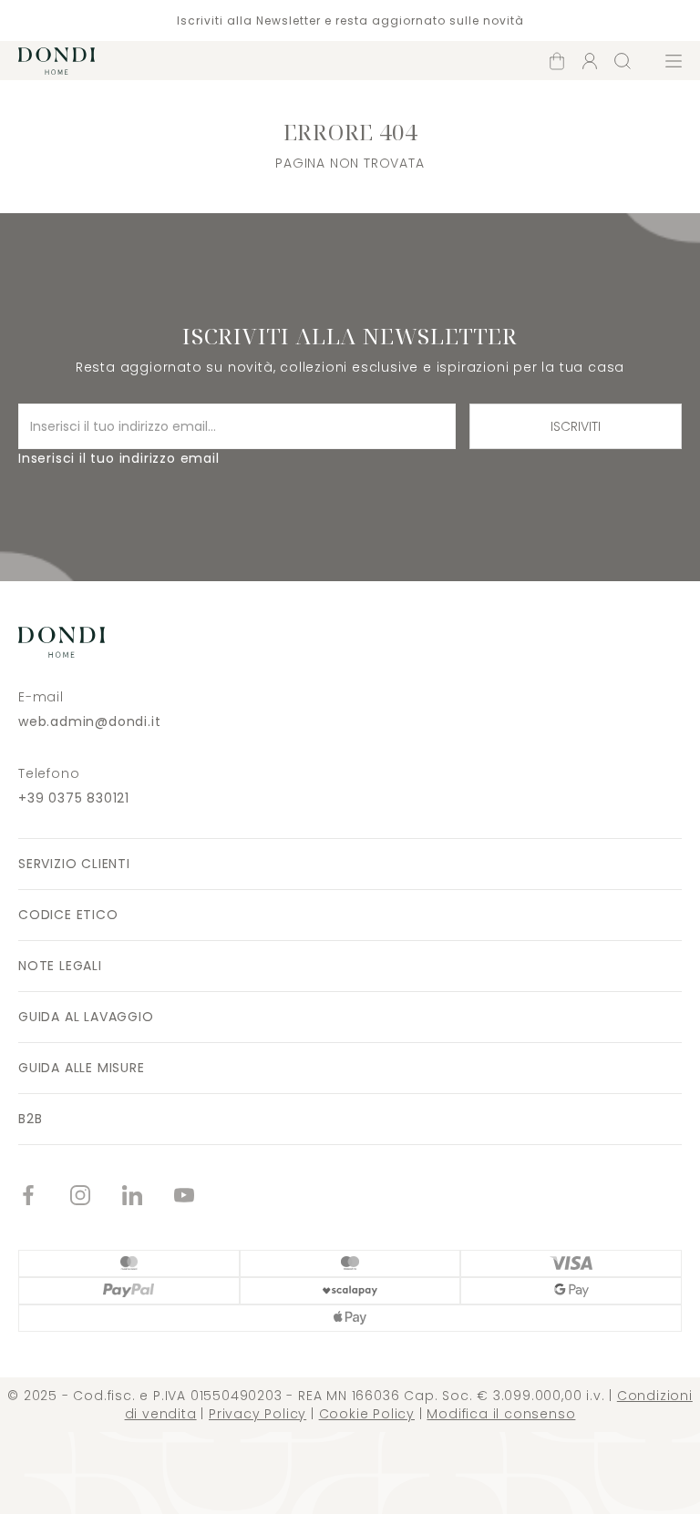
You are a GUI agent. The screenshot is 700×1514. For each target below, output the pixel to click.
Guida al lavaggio (86, 1017)
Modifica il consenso (501, 1414)
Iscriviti (576, 426)
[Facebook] (44, 1197)
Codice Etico (68, 914)
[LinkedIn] (148, 1197)
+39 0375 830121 (73, 798)
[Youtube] (200, 1197)
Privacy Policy (257, 1414)
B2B (30, 1119)
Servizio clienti (74, 863)
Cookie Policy (367, 1414)
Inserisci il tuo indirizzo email (119, 458)
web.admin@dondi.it (89, 721)
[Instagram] (96, 1197)
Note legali (60, 965)
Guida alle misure (81, 1068)
